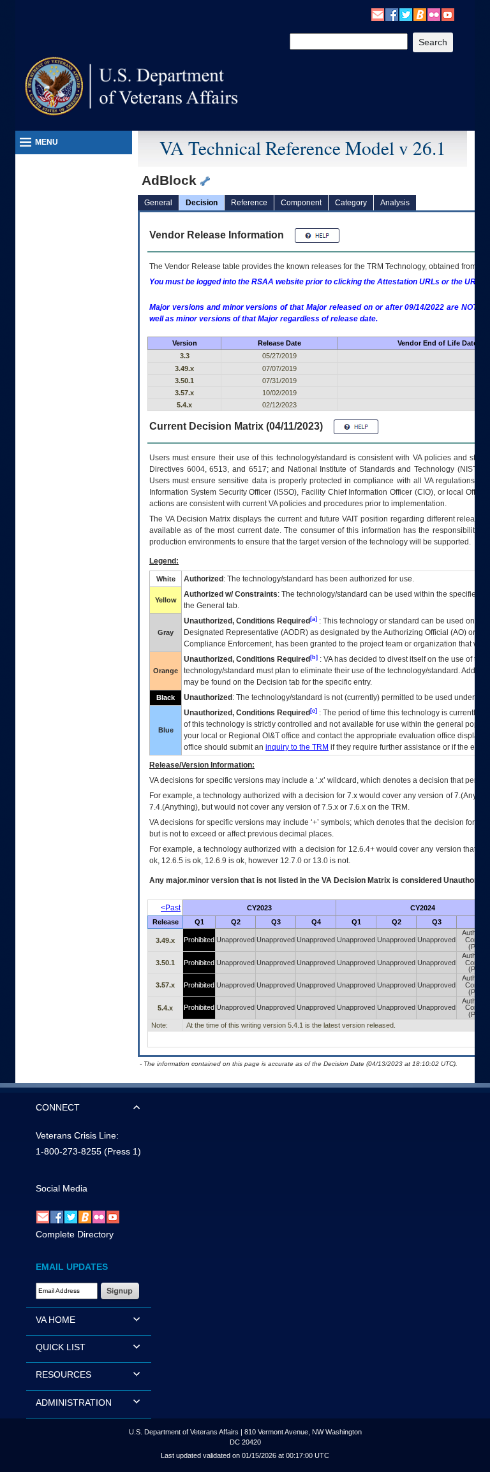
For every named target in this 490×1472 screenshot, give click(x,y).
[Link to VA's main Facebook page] (392, 14)
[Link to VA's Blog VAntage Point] (420, 14)
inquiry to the (297, 747)
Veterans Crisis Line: (77, 1135)
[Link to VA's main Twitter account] (406, 14)
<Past (171, 907)
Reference (249, 202)
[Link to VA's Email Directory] (378, 14)
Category (351, 202)
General (158, 202)
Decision (202, 202)
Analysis (395, 202)
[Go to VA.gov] (132, 86)
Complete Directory (75, 1234)
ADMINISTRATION (74, 1402)
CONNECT (58, 1107)
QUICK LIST (60, 1347)
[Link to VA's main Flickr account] (434, 14)
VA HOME (55, 1320)
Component (301, 202)
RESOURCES (63, 1374)
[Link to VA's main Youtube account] (448, 14)
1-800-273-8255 (68, 1151)
